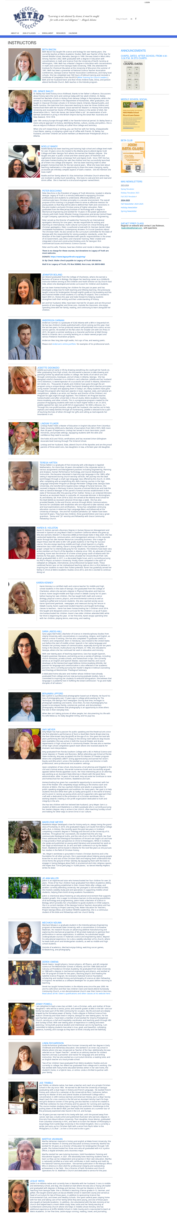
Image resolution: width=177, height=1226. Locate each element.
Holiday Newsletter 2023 (130, 193)
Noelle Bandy (49, 146)
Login (147, 2)
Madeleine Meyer (52, 822)
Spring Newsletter (127, 189)
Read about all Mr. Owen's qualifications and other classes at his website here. (76, 993)
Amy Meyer (48, 729)
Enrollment (47, 33)
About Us (15, 33)
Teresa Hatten (48, 462)
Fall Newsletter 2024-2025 (132, 204)
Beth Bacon (49, 49)
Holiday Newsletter (129, 207)
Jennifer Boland (52, 274)
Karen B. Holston (47, 528)
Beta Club (126, 140)
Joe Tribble (46, 1083)
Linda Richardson (53, 1043)
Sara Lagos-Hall (52, 631)
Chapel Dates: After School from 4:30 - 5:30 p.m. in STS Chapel (144, 57)
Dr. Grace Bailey (43, 91)
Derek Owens (50, 962)
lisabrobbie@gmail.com (131, 228)
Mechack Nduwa (52, 922)
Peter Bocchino (52, 191)
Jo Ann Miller (50, 878)
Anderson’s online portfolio (64, 344)
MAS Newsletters (131, 181)
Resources (61, 33)
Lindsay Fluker (49, 423)
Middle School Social (134, 99)
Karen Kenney (44, 582)
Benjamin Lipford (52, 693)
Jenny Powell (44, 1004)
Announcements (133, 50)
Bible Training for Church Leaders (92, 77)
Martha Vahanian (52, 1139)
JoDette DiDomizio (48, 367)
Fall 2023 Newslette (128, 197)
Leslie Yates (37, 1181)
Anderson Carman (53, 320)
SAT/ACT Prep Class (132, 223)
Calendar (73, 33)
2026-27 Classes (29, 33)
